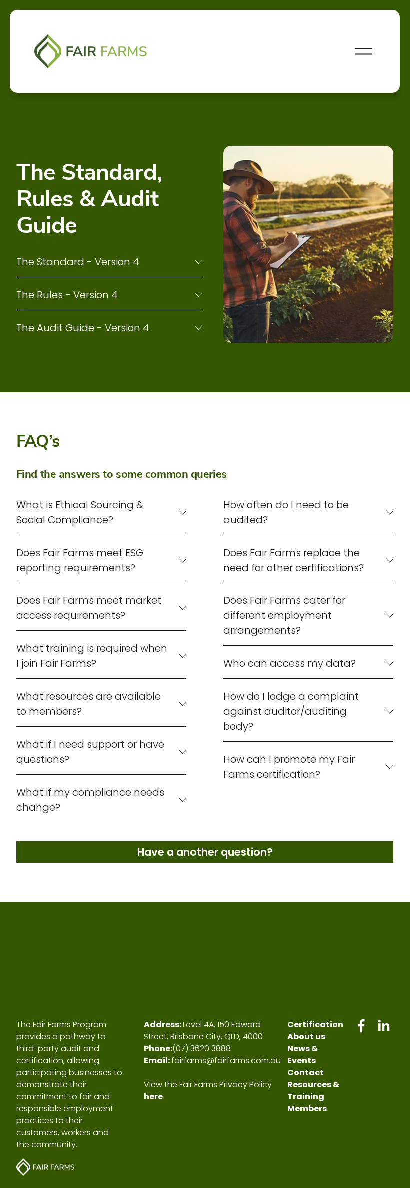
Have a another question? (205, 852)
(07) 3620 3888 (201, 1048)
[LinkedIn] (383, 1026)
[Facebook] (361, 1026)
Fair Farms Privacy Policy (226, 1084)
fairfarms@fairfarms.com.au (226, 1060)
